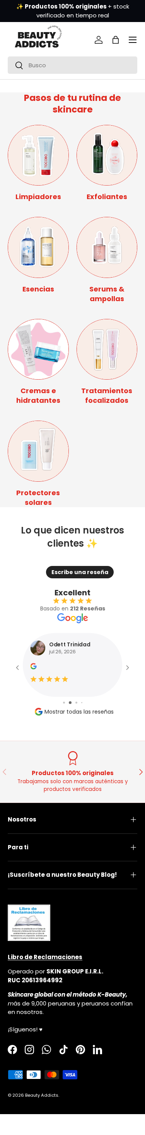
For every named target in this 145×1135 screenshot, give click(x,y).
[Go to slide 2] (70, 702)
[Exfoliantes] (107, 155)
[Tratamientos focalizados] (107, 349)
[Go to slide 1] (64, 703)
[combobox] (72, 65)
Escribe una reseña (79, 572)
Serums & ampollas (107, 293)
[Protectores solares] (38, 451)
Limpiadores (38, 196)
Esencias (38, 289)
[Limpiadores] (38, 155)
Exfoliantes (107, 196)
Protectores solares (38, 497)
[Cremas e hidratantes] (38, 349)
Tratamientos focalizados (106, 395)
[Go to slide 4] (81, 702)
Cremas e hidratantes (38, 395)
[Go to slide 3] (76, 703)
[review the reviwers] (33, 667)
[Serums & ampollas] (107, 247)
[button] (115, 39)
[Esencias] (38, 247)
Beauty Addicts (41, 1095)
